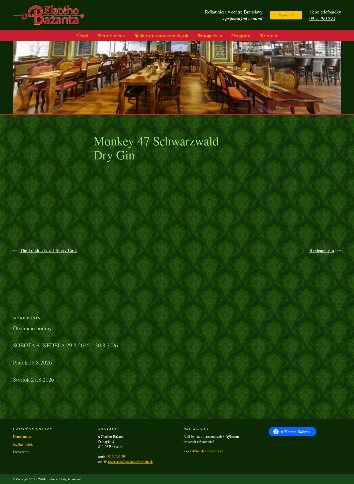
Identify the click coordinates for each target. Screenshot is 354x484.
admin (113, 164)
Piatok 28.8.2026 (32, 362)
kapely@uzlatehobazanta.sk (203, 450)
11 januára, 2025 (329, 328)
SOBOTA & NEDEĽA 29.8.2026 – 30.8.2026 (65, 345)
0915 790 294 (322, 18)
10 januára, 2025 (329, 345)
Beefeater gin (321, 250)
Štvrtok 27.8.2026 (33, 379)
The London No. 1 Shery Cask (48, 250)
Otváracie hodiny (32, 328)
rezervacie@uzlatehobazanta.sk (130, 461)
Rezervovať (286, 15)
